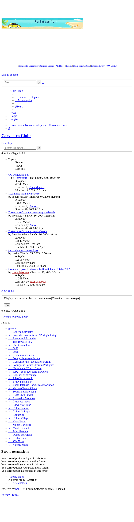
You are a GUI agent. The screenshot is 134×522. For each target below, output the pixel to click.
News (75, 66)
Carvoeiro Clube (16, 135)
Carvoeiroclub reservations (23, 250)
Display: (9, 298)
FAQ (108, 66)
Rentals (69, 66)
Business (43, 66)
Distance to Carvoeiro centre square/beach (31, 212)
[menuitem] (27, 97)
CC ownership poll (18, 174)
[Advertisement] (108, 23)
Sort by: (33, 298)
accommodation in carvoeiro (24, 193)
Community (34, 66)
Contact (114, 66)
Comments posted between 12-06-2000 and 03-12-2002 (39, 269)
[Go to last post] (43, 187)
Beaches (51, 66)
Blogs (87, 66)
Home (21, 66)
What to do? (60, 66)
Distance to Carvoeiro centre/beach (27, 231)
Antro (32, 206)
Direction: (58, 298)
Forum (82, 66)
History (101, 66)
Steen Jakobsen (20, 272)
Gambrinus (21, 177)
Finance (94, 66)
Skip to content (9, 74)
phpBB (19, 488)
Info (26, 66)
